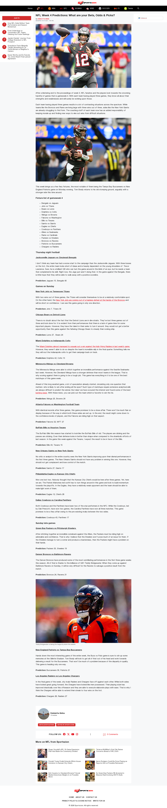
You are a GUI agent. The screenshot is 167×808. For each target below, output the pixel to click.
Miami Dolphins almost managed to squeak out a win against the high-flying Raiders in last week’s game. (85, 346)
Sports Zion (65, 724)
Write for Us (99, 801)
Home (30, 8)
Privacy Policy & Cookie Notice (76, 801)
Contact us (91, 797)
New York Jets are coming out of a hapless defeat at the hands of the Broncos (90, 300)
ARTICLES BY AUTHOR (46, 724)
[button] (138, 8)
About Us (80, 797)
